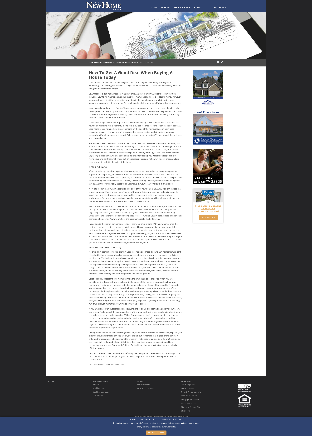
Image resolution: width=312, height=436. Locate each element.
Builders (165, 7)
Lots (207, 7)
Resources (219, 7)
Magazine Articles (188, 388)
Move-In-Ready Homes (146, 388)
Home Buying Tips (109, 62)
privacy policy (170, 427)
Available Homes (143, 384)
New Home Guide (100, 381)
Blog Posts (185, 411)
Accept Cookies (156, 432)
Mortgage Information (190, 399)
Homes (197, 7)
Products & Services (189, 396)
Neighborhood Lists (101, 392)
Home (91, 62)
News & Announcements (191, 392)
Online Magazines (188, 384)
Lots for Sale (98, 396)
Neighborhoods (182, 7)
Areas (154, 7)
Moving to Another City (190, 407)
